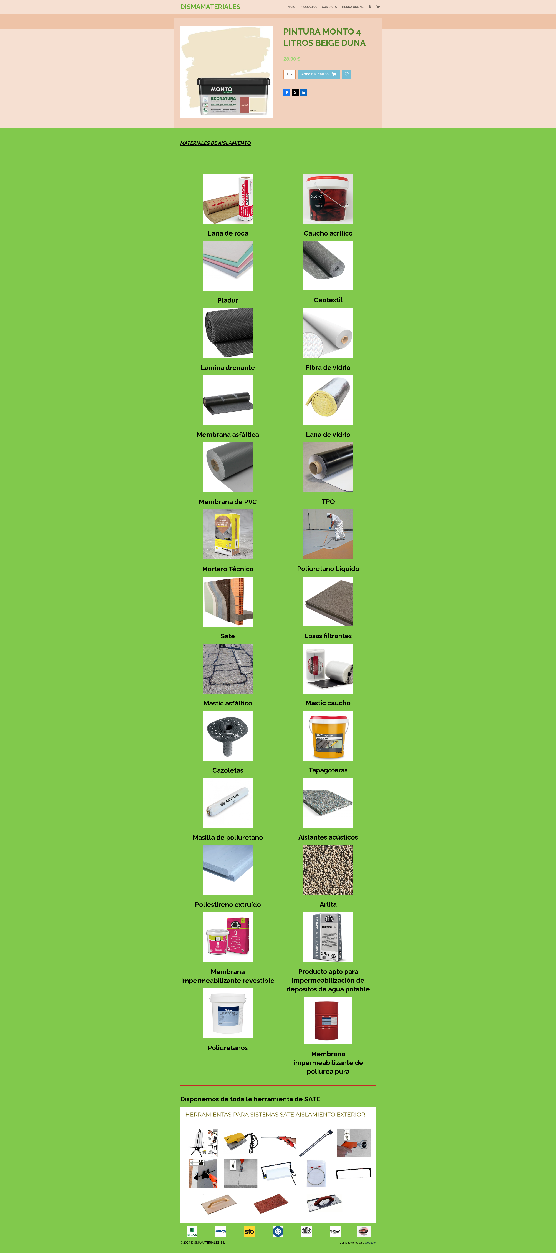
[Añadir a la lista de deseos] (347, 74)
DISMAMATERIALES (210, 6)
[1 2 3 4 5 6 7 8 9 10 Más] (289, 74)
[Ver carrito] (378, 7)
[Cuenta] (370, 7)
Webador (370, 1242)
